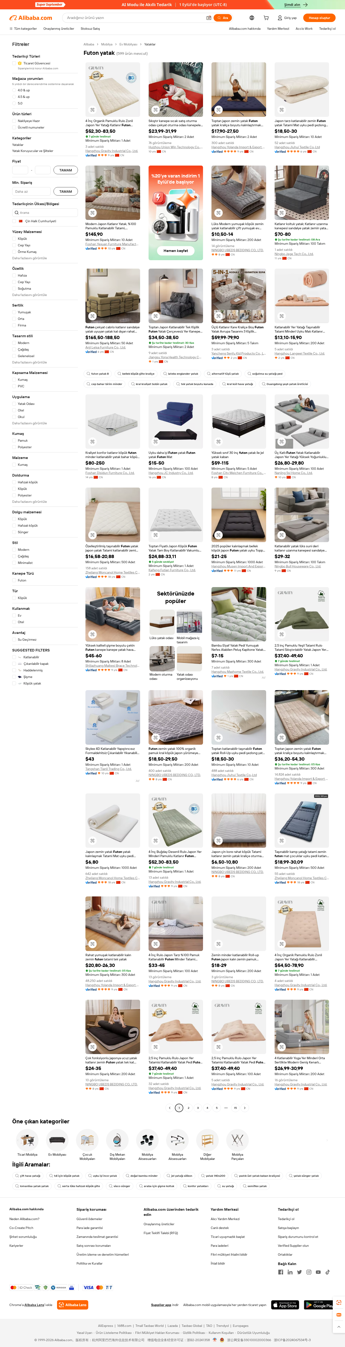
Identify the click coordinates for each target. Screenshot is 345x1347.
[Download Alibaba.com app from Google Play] (320, 1305)
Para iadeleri (219, 1245)
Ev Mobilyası (128, 44)
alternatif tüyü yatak (225, 373)
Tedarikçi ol (286, 1219)
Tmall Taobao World (149, 1326)
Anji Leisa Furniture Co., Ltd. (105, 347)
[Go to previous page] (169, 1108)
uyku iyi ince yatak (105, 1175)
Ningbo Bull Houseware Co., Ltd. (298, 566)
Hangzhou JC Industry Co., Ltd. (171, 473)
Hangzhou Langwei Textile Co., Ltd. (300, 353)
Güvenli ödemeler (89, 1219)
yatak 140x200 (215, 1175)
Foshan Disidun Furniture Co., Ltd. (109, 473)
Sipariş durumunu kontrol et (298, 1237)
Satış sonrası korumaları (94, 1245)
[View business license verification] (215, 1340)
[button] (209, 18)
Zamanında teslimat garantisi (97, 1237)
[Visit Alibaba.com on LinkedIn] (290, 1272)
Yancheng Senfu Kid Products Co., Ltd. (238, 353)
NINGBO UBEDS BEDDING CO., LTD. (237, 250)
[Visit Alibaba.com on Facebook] (281, 1272)
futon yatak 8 (100, 373)
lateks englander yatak (183, 373)
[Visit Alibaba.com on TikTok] (327, 1272)
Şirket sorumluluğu (23, 1237)
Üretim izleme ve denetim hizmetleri (103, 1254)
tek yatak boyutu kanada (197, 384)
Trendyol (222, 1326)
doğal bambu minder (144, 1175)
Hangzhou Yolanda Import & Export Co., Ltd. (238, 147)
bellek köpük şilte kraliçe (138, 373)
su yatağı (228, 1186)
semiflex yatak (257, 1186)
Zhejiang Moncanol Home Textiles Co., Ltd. (112, 572)
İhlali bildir (218, 1263)
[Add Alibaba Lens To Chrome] (72, 1305)
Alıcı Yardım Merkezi (225, 1219)
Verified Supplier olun (293, 1245)
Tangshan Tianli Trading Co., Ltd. (108, 769)
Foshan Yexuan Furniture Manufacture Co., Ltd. (112, 244)
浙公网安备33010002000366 (249, 1340)
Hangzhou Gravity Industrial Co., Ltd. (111, 151)
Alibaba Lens (34, 1305)
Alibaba (89, 44)
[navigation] (45, 576)
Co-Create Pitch (21, 1228)
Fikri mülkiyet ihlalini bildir (229, 1254)
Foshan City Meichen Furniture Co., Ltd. (238, 473)
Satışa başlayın (288, 1228)
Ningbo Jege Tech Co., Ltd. (294, 254)
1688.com (124, 1326)
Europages (241, 1326)
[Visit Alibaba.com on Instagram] (309, 1272)
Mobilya (106, 44)
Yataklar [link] (150, 44)
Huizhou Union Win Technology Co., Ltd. (176, 147)
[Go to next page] (245, 1108)
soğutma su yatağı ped (267, 373)
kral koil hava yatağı (240, 384)
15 (235, 1108)
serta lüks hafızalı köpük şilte (81, 1186)
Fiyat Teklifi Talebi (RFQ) (161, 1233)
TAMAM (65, 170)
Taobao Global (192, 1326)
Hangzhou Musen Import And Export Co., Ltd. (238, 566)
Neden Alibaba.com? (24, 1219)
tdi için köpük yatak (66, 1175)
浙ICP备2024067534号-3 (292, 1340)
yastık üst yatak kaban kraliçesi (259, 1175)
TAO (209, 1326)
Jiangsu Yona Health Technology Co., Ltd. (176, 357)
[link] (339, 1302)
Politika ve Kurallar (90, 1263)
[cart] (267, 18)
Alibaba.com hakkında (26, 1209)
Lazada (173, 1326)
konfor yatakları (198, 1186)
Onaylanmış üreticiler (159, 1224)
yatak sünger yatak (306, 1175)
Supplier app (161, 1305)
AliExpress (105, 1326)
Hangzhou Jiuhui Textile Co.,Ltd (297, 147)
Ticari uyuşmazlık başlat (228, 1237)
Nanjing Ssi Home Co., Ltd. (294, 473)
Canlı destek (220, 1228)
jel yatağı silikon (181, 1175)
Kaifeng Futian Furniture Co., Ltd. (172, 570)
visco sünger (122, 1186)
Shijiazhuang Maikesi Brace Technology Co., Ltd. (112, 665)
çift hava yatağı (30, 1175)
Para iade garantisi (90, 1228)
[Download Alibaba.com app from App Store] (285, 1305)
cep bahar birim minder (106, 384)
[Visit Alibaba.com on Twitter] (299, 1272)
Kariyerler (16, 1245)
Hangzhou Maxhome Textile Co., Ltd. (237, 672)
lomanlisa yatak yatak (34, 1186)
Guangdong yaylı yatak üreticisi (287, 384)
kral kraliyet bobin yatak (151, 384)
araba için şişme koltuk (159, 1186)
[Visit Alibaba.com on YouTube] (318, 1272)
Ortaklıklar (285, 1254)
